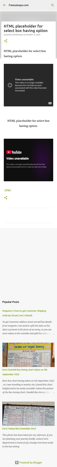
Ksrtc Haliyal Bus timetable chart (19, 428)
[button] (6, 41)
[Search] (52, 5)
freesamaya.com (18, 5)
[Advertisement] (28, 262)
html (7, 190)
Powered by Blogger (30, 462)
